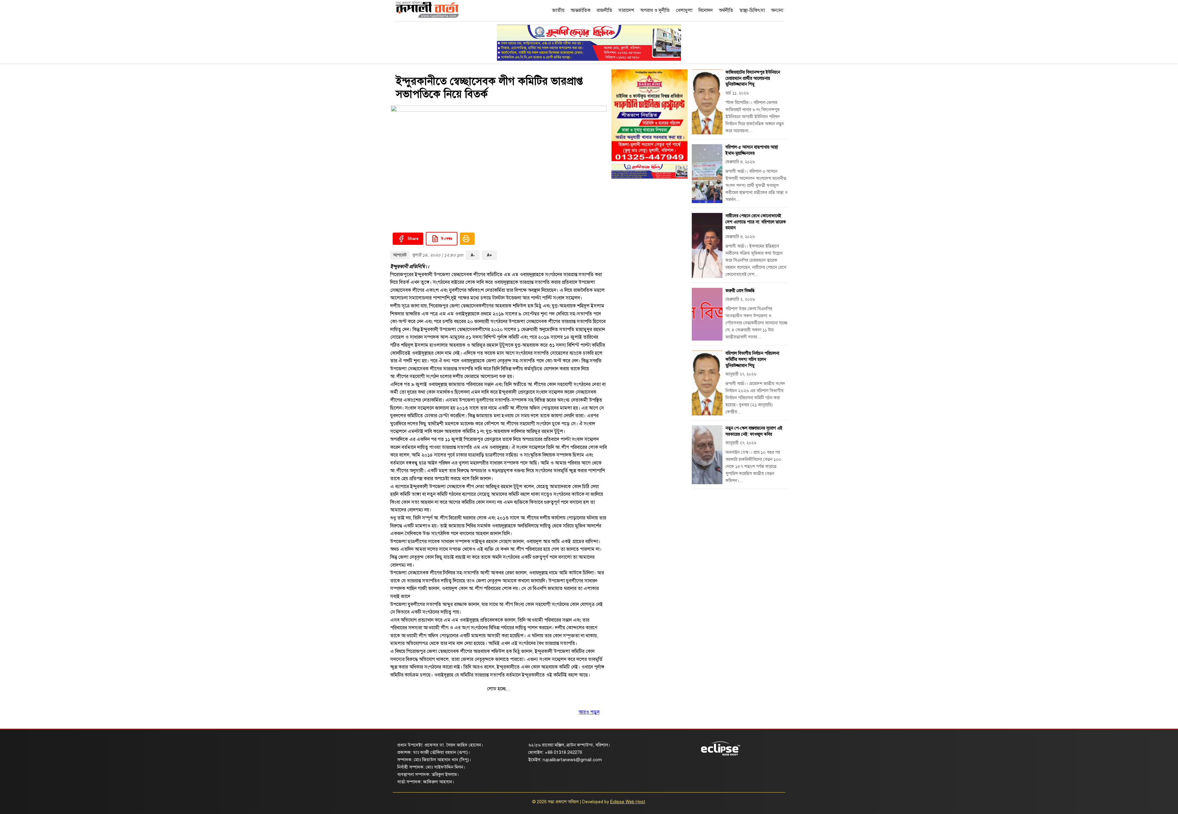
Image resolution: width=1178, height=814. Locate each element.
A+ (489, 255)
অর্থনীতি (726, 10)
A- (473, 255)
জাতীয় (558, 10)
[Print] (467, 239)
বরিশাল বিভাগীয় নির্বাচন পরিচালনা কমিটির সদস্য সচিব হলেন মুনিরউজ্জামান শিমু (752, 359)
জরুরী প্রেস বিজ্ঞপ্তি (740, 290)
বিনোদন (706, 10)
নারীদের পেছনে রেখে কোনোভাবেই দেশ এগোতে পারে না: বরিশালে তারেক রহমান (756, 221)
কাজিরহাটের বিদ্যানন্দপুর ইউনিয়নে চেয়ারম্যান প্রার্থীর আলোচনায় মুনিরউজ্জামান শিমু (753, 78)
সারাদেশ (626, 10)
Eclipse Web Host (627, 801)
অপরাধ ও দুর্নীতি (655, 10)
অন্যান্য (777, 10)
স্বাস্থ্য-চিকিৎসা (752, 10)
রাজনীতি (604, 10)
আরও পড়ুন (589, 712)
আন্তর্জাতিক (581, 10)
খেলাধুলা (684, 10)
